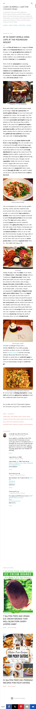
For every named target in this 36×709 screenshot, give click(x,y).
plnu (4, 421)
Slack (10, 499)
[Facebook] (9, 706)
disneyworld (6, 419)
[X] (15, 706)
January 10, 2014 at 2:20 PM (17, 435)
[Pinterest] (21, 706)
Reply (11, 453)
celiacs (20, 416)
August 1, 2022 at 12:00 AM (17, 475)
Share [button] (4, 414)
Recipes (22, 25)
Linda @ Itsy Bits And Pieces (18, 434)
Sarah (17, 104)
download (12, 481)
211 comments (11, 686)
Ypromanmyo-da (14, 473)
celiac (8, 416)
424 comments (12, 627)
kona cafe (29, 419)
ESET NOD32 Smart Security (21, 496)
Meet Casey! (13, 25)
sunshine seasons (28, 424)
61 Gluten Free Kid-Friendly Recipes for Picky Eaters (18, 681)
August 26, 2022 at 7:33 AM (17, 493)
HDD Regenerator (15, 501)
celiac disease (14, 416)
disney (28, 416)
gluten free (24, 419)
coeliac (24, 416)
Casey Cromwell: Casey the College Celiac (15, 8)
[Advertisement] (18, 550)
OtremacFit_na (14, 491)
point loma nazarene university (15, 421)
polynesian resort (7, 424)
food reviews (16, 419)
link (10, 479)
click (31, 478)
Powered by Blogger (19, 698)
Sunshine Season (12, 352)
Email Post (11, 414)
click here (12, 483)
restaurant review (18, 424)
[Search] (32, 3)
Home (5, 25)
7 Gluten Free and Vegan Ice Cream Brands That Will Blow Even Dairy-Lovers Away (16, 620)
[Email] (27, 706)
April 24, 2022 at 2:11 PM (16, 458)
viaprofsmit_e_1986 (15, 457)
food (11, 419)
